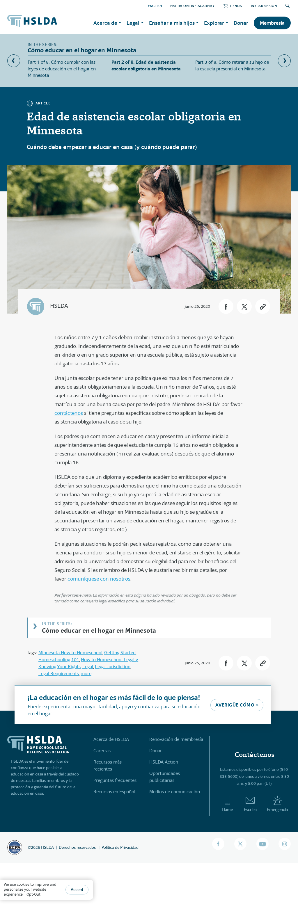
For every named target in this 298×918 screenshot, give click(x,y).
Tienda (235, 5)
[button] (226, 306)
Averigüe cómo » (237, 705)
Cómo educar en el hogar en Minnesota (99, 630)
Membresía (272, 23)
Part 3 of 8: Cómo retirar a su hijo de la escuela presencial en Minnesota (232, 65)
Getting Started (120, 653)
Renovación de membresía (176, 739)
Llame (227, 809)
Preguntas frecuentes (114, 780)
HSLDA (59, 305)
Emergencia (277, 809)
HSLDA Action (163, 762)
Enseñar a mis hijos (172, 22)
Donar (241, 22)
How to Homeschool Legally (109, 660)
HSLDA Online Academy (192, 5)
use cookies (19, 884)
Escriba (250, 809)
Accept (77, 889)
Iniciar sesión (264, 5)
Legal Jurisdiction (112, 666)
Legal (133, 22)
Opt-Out (33, 894)
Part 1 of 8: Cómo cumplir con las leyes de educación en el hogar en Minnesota (62, 68)
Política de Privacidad (120, 847)
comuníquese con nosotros (99, 579)
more (86, 673)
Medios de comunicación (174, 792)
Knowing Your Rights (59, 666)
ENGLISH (155, 5)
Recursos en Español (114, 792)
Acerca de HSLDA (111, 739)
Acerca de (105, 22)
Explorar (214, 22)
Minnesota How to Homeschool (70, 653)
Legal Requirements (58, 673)
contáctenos (68, 413)
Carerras (102, 751)
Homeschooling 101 (58, 660)
